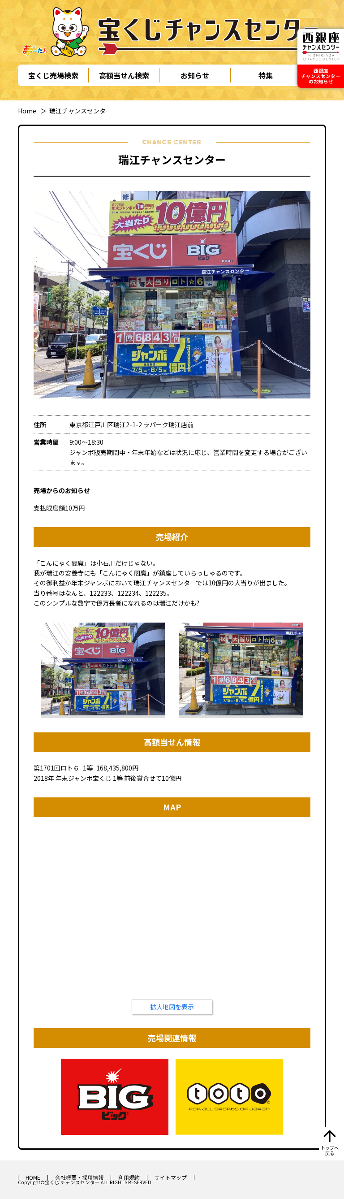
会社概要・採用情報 (79, 1177)
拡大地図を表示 (172, 1006)
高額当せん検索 (124, 75)
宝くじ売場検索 (53, 75)
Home (27, 110)
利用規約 (129, 1177)
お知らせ (195, 75)
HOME (33, 1177)
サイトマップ (171, 1177)
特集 (265, 75)
